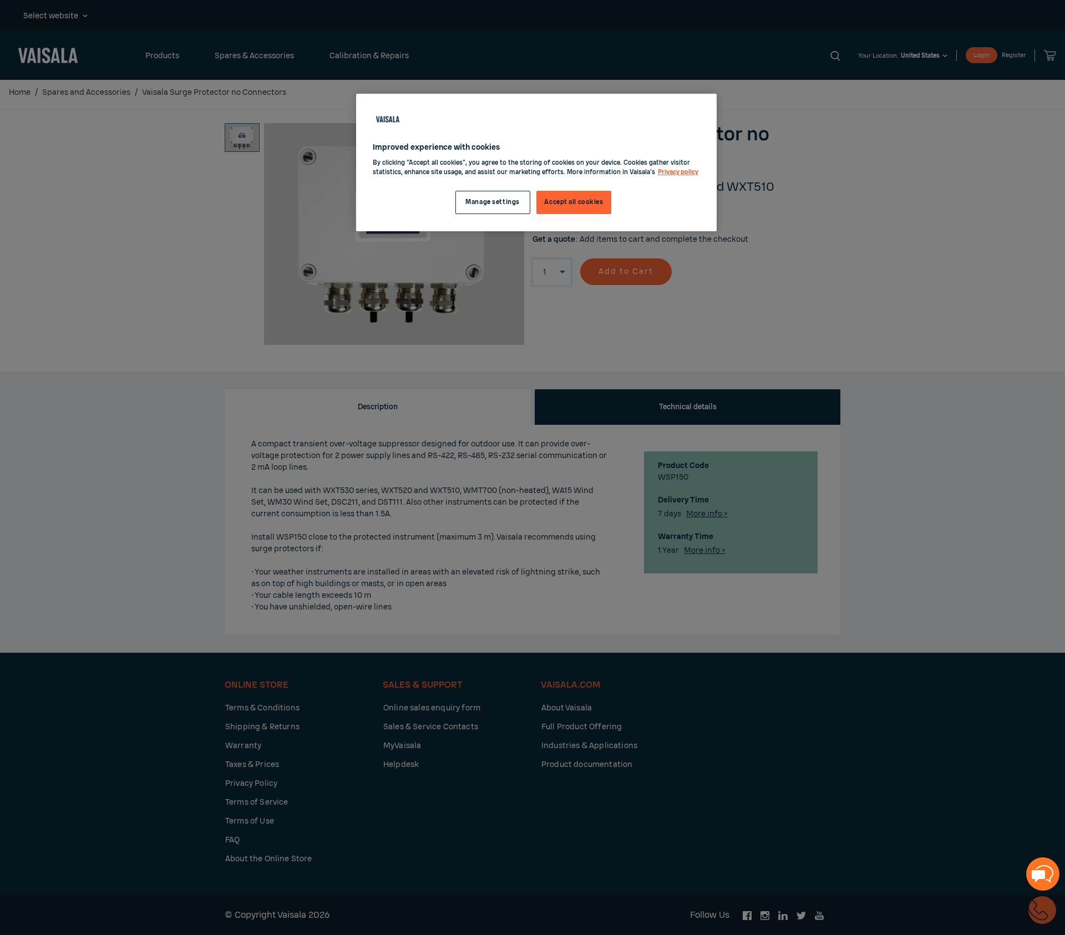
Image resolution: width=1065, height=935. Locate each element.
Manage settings (492, 202)
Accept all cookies (573, 202)
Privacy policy (678, 172)
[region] (536, 163)
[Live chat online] (1042, 874)
